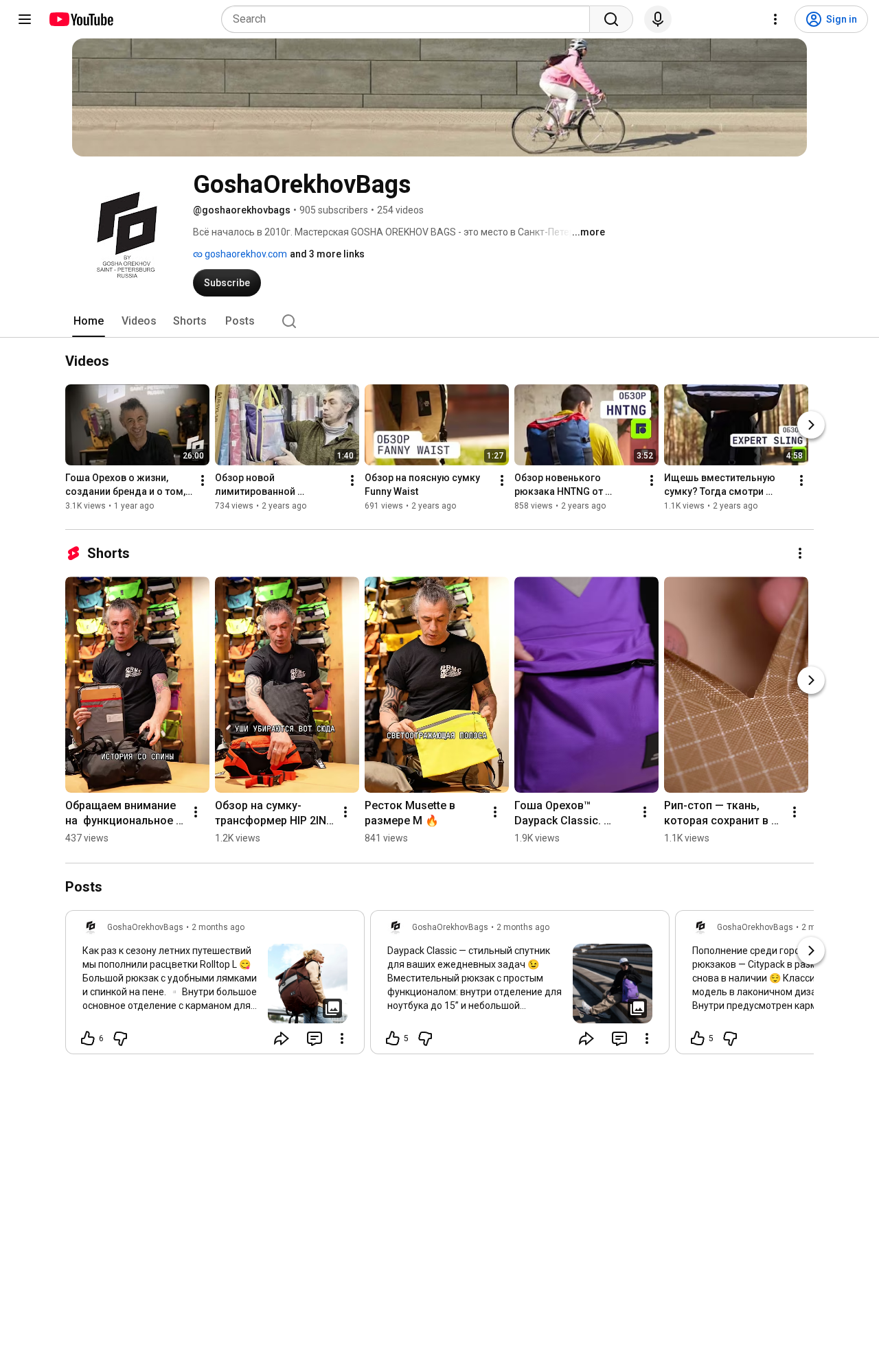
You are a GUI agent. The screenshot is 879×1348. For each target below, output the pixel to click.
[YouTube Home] (80, 19)
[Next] (811, 425)
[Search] (611, 19)
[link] (214, 986)
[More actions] (202, 481)
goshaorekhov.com (245, 253)
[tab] (88, 321)
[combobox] (409, 19)
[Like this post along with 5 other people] (393, 1038)
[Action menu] (342, 1038)
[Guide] (24, 19)
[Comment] (314, 1038)
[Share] (281, 1038)
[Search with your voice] (658, 19)
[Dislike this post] (120, 1038)
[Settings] (775, 19)
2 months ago (218, 927)
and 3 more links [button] (327, 253)
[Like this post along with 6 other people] (88, 1038)
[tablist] (439, 321)
